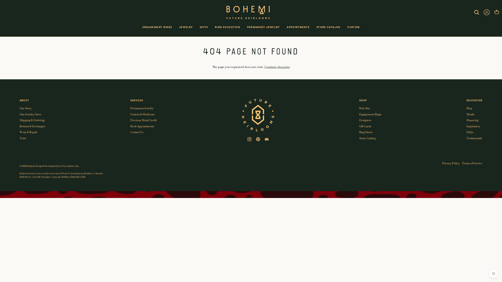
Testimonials (474, 138)
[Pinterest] (258, 138)
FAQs (470, 132)
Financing (472, 120)
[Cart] (496, 12)
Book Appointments (142, 126)
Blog (469, 108)
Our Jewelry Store (30, 114)
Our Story (26, 108)
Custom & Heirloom (142, 114)
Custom (353, 27)
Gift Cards (365, 126)
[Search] (476, 12)
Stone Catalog (328, 27)
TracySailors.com (70, 166)
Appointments (298, 27)
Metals (471, 114)
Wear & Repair (28, 132)
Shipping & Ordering (32, 120)
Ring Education (227, 27)
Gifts (204, 27)
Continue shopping (277, 66)
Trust (23, 138)
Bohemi (31, 166)
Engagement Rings (157, 27)
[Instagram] (249, 138)
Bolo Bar (364, 108)
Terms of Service (472, 163)
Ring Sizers (366, 132)
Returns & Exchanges (32, 126)
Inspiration (473, 126)
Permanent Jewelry (263, 27)
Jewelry (186, 27)
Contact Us (136, 132)
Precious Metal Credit (143, 120)
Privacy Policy (451, 163)
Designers (365, 120)
